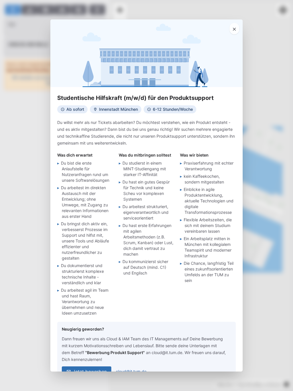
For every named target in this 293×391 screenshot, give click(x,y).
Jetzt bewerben (90, 371)
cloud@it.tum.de (131, 371)
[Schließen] (234, 28)
